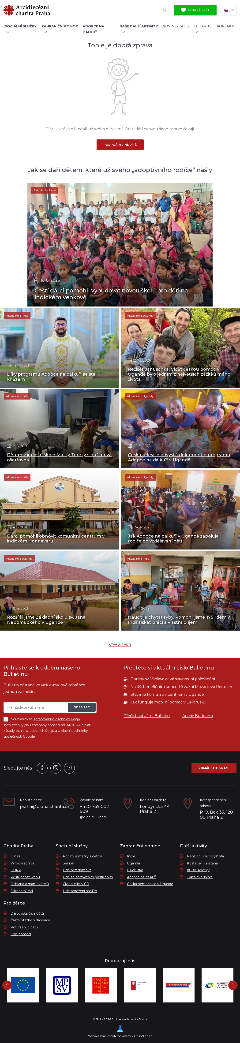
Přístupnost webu (25, 877)
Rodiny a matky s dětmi (82, 856)
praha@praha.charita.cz (38, 806)
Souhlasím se (45, 719)
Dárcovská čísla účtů (27, 913)
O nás (15, 856)
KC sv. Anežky (198, 870)
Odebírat (82, 707)
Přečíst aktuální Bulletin (147, 716)
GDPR (16, 870)
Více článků (120, 645)
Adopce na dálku (141, 877)
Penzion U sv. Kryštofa (205, 856)
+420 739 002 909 (94, 809)
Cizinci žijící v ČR (76, 884)
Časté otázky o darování (30, 920)
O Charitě (201, 26)
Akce (185, 26)
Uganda (133, 863)
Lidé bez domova (77, 870)
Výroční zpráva (22, 863)
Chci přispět (199, 10)
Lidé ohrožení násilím (80, 891)
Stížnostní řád (22, 891)
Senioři (68, 863)
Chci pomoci (21, 934)
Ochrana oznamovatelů (30, 884)
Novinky (170, 26)
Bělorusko (135, 870)
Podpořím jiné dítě (120, 144)
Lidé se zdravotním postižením (88, 877)
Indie (131, 856)
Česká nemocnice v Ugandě (150, 884)
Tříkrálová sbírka (200, 877)
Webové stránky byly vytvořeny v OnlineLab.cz (120, 1036)
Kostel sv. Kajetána (202, 863)
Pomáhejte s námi (214, 768)
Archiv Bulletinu (197, 716)
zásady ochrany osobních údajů (29, 731)
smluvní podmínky (73, 731)
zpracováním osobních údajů (57, 719)
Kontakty (226, 26)
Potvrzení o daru (24, 927)
